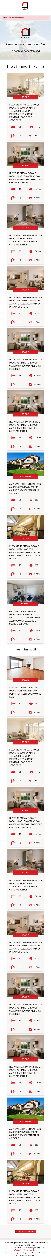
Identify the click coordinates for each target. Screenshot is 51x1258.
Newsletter (33, 1250)
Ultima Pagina (31, 1231)
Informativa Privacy (21, 1250)
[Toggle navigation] (25, 12)
